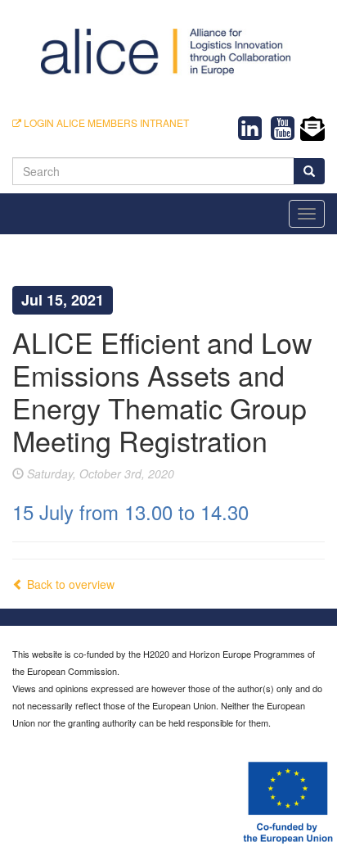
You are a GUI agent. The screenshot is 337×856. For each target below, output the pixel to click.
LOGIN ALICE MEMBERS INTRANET (105, 122)
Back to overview (69, 584)
